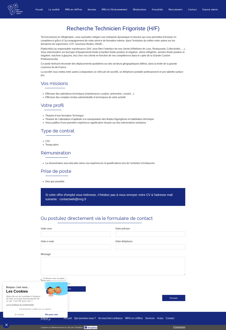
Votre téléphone (124, 241)
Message (46, 254)
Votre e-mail (47, 241)
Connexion (179, 327)
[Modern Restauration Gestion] (15, 9)
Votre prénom (122, 228)
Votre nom (46, 228)
